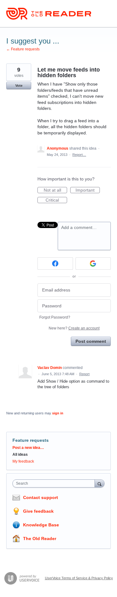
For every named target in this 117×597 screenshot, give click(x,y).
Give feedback (38, 511)
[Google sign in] (93, 263)
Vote (18, 85)
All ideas (20, 454)
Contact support (40, 497)
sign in (57, 413)
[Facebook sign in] (55, 263)
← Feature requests (23, 49)
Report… (79, 154)
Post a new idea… (28, 447)
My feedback (23, 461)
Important (88, 190)
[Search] (100, 483)
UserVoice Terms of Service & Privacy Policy (79, 578)
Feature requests (30, 440)
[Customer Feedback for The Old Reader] (48, 14)
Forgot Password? (54, 317)
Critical (56, 200)
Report (84, 374)
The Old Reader (39, 538)
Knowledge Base (41, 524)
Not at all (55, 190)
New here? (74, 328)
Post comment (91, 341)
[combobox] (55, 483)
